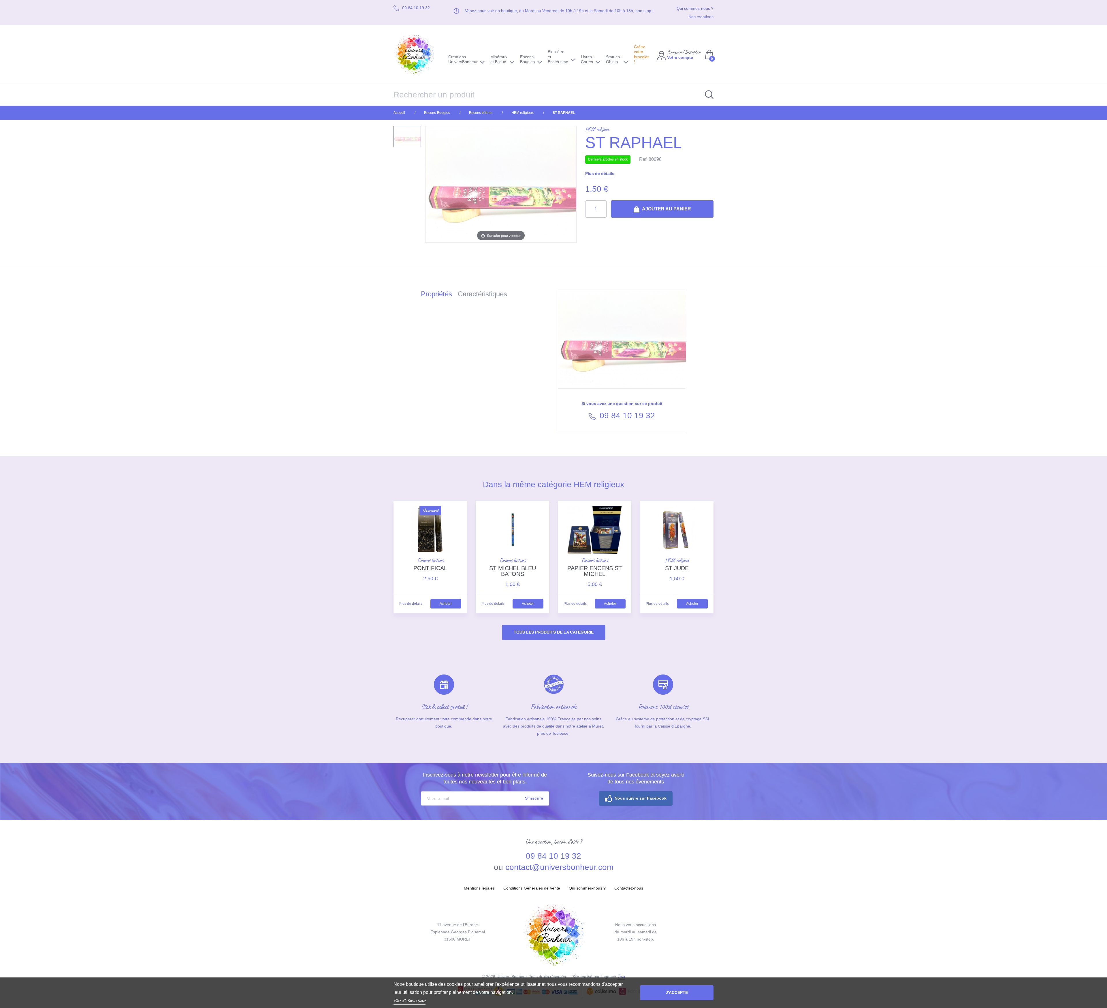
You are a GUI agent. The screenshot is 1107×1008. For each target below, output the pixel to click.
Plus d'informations (410, 1000)
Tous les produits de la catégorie (554, 632)
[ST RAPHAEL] (407, 136)
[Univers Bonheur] (417, 54)
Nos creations (700, 16)
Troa (621, 976)
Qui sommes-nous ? (695, 8)
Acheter (446, 604)
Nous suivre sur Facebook (641, 798)
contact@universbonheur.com (559, 867)
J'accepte (677, 992)
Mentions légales (479, 888)
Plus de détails (599, 173)
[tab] (439, 295)
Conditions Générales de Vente (531, 888)
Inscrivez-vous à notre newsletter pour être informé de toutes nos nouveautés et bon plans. (485, 778)
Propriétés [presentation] (436, 294)
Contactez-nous (628, 888)
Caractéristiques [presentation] (482, 294)
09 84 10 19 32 (626, 415)
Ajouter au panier (666, 208)
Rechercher (706, 94)
